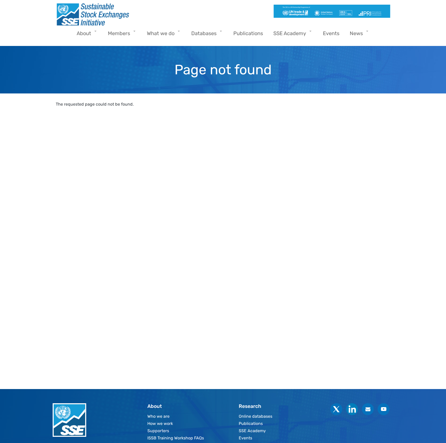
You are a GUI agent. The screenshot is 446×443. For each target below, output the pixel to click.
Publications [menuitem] (248, 33)
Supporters (158, 430)
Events (245, 438)
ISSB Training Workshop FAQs (175, 438)
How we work (160, 423)
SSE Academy (252, 430)
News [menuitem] (354, 35)
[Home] (137, 14)
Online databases (255, 416)
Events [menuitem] (331, 33)
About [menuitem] (81, 35)
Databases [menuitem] (201, 35)
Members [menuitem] (116, 35)
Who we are (158, 416)
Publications (251, 423)
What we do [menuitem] (158, 35)
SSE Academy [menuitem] (287, 35)
